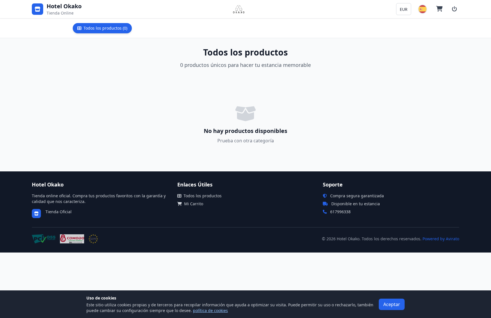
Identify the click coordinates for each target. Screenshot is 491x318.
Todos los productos (203, 195)
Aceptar (391, 304)
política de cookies (210, 310)
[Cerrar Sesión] (454, 9)
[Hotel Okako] (238, 9)
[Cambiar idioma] (422, 9)
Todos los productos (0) (105, 28)
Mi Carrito (193, 203)
